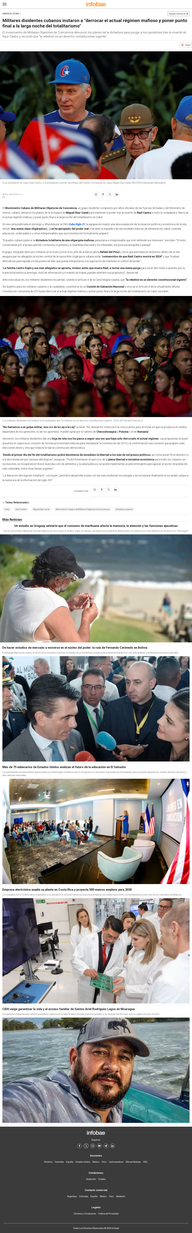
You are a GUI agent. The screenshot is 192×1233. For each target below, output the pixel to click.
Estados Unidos (83, 1162)
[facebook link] (79, 1145)
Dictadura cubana (124, 509)
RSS (145, 1162)
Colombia (59, 1162)
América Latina (10, 13)
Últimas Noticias (133, 1162)
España (69, 1162)
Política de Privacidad (108, 1213)
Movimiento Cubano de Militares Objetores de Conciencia (83, 509)
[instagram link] (92, 1145)
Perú (104, 1162)
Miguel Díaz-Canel (41, 509)
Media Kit (120, 1196)
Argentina (72, 1196)
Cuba (6, 509)
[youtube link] (99, 1145)
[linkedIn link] (112, 1145)
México (96, 1162)
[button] (4, 4)
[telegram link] (106, 1145)
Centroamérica (116, 1162)
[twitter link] (86, 1145)
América (48, 1162)
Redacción (91, 1179)
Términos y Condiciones (85, 1213)
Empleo (102, 1179)
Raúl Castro (21, 509)
